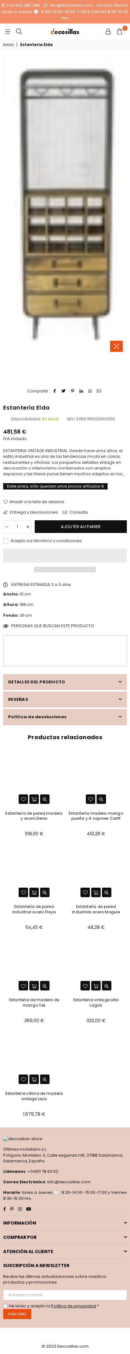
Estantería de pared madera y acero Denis (33, 816)
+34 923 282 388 (23, 5)
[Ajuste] (108, 31)
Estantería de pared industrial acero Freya (34, 909)
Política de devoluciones (37, 717)
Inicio (8, 44)
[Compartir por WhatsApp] (90, 391)
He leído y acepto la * (54, 1306)
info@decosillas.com (71, 5)
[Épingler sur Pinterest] (72, 391)
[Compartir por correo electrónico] (99, 391)
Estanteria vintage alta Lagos (96, 1002)
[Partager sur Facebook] (55, 391)
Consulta (78, 512)
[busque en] (19, 31)
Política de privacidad (73, 1306)
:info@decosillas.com (68, 1182)
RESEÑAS (18, 699)
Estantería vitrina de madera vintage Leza (34, 1096)
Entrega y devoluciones (33, 512)
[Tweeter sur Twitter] (64, 391)
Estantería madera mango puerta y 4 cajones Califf (96, 816)
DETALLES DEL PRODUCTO (36, 682)
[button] (65, 555)
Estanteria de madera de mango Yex (34, 1002)
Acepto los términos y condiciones (46, 541)
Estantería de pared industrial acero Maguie (96, 909)
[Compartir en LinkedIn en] (81, 391)
